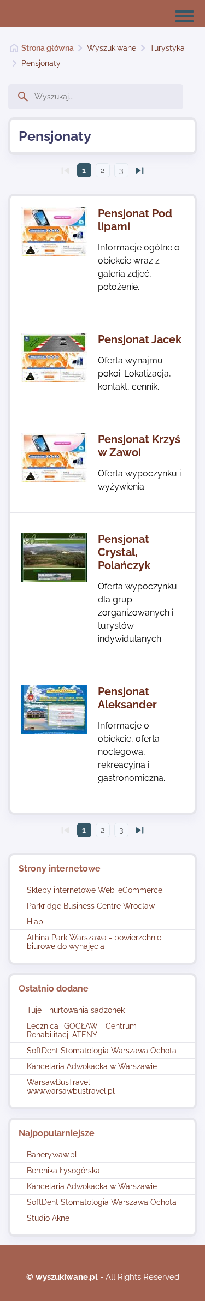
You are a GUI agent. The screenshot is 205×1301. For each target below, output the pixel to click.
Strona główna (47, 48)
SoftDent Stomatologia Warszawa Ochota (102, 1050)
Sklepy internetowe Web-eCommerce (94, 890)
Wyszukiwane (111, 48)
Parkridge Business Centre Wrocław (91, 906)
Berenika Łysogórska (63, 1170)
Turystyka (167, 48)
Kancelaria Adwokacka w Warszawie (92, 1066)
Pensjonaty (41, 63)
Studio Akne (48, 1218)
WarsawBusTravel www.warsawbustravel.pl (71, 1086)
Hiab (35, 921)
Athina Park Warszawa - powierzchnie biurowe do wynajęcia (94, 942)
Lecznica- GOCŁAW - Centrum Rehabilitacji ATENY (82, 1030)
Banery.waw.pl (52, 1154)
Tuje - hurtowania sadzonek (76, 1010)
